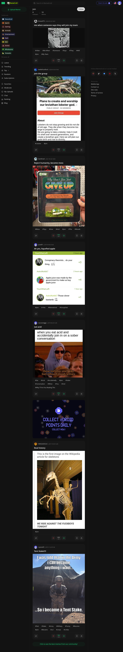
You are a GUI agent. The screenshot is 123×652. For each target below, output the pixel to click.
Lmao (59, 630)
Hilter (38, 50)
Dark (5, 38)
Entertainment (8, 34)
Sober (68, 380)
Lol (52, 630)
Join (37, 54)
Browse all (5, 57)
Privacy (93, 96)
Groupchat (64, 307)
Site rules (94, 90)
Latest (6, 63)
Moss (38, 229)
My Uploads (8, 91)
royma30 (41, 547)
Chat (6, 95)
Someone (57, 50)
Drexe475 (41, 21)
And (58, 229)
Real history (39, 448)
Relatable (6, 53)
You (57, 384)
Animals (6, 30)
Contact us (95, 87)
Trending (7, 66)
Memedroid (53, 307)
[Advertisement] (105, 36)
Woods (78, 229)
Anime (5, 45)
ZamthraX (41, 159)
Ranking (7, 99)
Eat (37, 380)
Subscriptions (9, 78)
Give (51, 229)
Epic (5, 42)
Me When (47, 50)
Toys (44, 229)
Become (76, 626)
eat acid (38, 327)
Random (7, 74)
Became (45, 630)
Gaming (6, 27)
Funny (68, 626)
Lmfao (67, 630)
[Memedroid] (3, 3)
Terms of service (97, 93)
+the (43, 307)
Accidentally (53, 380)
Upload (15, 9)
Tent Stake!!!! (40, 551)
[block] (81, 60)
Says (65, 50)
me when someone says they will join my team (56, 25)
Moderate (8, 88)
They (72, 50)
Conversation (40, 384)
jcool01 (40, 245)
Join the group (40, 73)
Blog (5, 103)
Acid (43, 380)
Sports (5, 23)
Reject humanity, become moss (48, 163)
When (50, 384)
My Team (45, 54)
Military (59, 626)
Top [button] (5, 70)
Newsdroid (7, 19)
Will (78, 50)
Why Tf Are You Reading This (45, 387)
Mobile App (95, 84)
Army (52, 626)
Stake (44, 626)
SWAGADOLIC (42, 444)
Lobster (38, 143)
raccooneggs (42, 323)
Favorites (7, 84)
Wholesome (7, 49)
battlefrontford (43, 69)
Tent (37, 626)
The (70, 229)
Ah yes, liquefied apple (44, 248)
